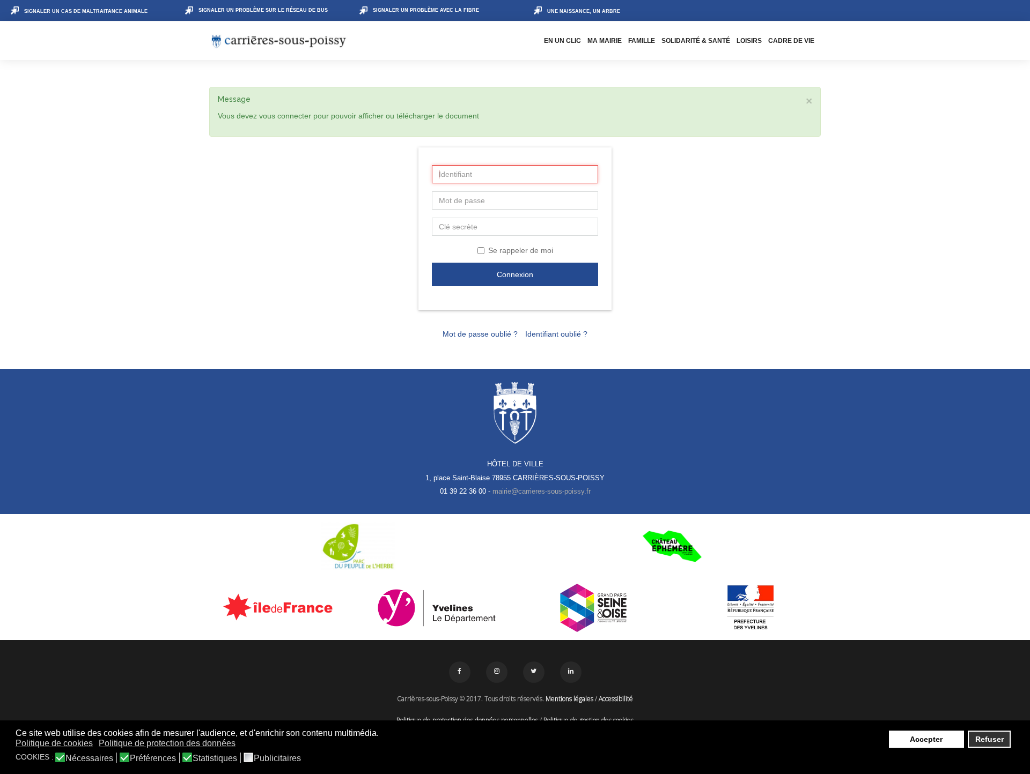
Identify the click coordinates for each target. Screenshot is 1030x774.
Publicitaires (277, 758)
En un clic (562, 40)
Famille (641, 40)
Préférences (153, 758)
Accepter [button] (926, 739)
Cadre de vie (791, 40)
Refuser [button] (989, 739)
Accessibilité (616, 698)
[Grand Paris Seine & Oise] (593, 608)
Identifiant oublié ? (556, 334)
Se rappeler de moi (520, 250)
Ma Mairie (604, 40)
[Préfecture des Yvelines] (750, 608)
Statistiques (215, 758)
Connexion (515, 274)
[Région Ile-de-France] (279, 607)
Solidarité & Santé (695, 40)
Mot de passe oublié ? (480, 334)
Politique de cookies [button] (54, 743)
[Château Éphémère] (672, 546)
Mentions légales (569, 698)
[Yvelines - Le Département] (437, 608)
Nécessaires (89, 758)
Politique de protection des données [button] (167, 743)
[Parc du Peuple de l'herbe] (358, 546)
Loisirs (749, 40)
